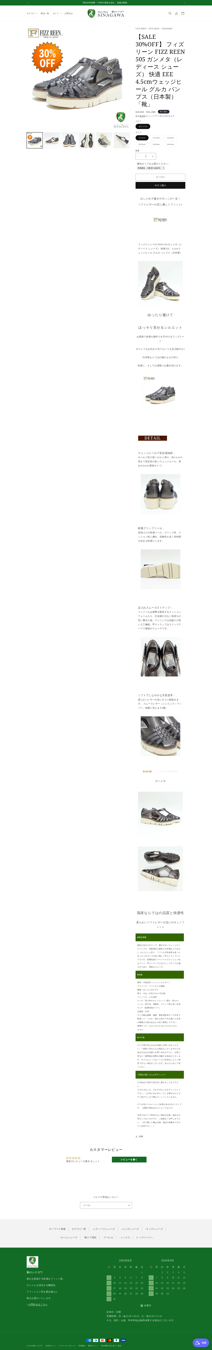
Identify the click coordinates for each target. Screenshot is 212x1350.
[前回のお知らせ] (28, 2)
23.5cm (143, 145)
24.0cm (157, 145)
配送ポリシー (93, 1346)
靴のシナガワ (38, 1346)
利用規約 (82, 1346)
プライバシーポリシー (67, 1346)
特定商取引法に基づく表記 (111, 1346)
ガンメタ (144, 127)
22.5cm (157, 138)
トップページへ (144, 1237)
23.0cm (171, 138)
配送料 (142, 116)
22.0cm (143, 138)
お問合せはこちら (38, 1304)
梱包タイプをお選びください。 (153, 163)
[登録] (128, 1205)
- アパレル (107, 1237)
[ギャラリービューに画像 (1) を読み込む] (35, 140)
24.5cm (171, 145)
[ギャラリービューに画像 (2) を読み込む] (52, 140)
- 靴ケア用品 (89, 1237)
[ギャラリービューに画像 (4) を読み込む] (87, 140)
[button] (32, 13)
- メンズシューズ (130, 1228)
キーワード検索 (57, 1228)
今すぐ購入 (160, 185)
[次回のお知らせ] (184, 2)
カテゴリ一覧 (79, 1228)
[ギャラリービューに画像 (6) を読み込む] (122, 140)
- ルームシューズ (68, 1237)
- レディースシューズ (103, 1228)
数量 (137, 150)
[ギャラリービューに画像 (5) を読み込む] (104, 140)
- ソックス (124, 1237)
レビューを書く (129, 1159)
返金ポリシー (51, 1346)
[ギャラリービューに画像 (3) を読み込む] (70, 140)
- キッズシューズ (154, 1228)
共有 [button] (141, 1136)
